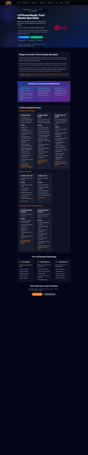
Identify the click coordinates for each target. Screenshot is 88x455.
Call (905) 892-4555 (50, 294)
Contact (67, 2)
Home (19, 2)
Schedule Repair (37, 294)
